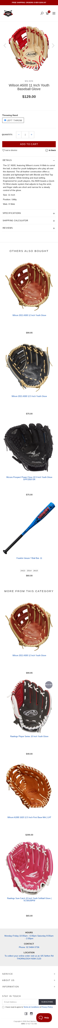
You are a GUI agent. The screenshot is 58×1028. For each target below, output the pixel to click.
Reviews (8, 228)
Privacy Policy (46, 1007)
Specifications (12, 213)
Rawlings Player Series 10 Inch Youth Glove (29, 736)
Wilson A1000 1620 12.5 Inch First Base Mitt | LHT (29, 817)
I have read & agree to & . (29, 1007)
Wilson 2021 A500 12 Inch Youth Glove (29, 315)
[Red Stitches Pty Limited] (9, 13)
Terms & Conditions (31, 1007)
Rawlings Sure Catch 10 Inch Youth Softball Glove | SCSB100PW (29, 899)
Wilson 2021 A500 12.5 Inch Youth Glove (29, 396)
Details (7, 160)
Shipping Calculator (15, 220)
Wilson (29, 81)
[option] (29, 48)
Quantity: (7, 135)
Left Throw (14, 120)
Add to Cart (29, 144)
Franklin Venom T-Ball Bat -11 (29, 558)
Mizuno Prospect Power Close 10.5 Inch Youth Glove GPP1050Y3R (29, 478)
